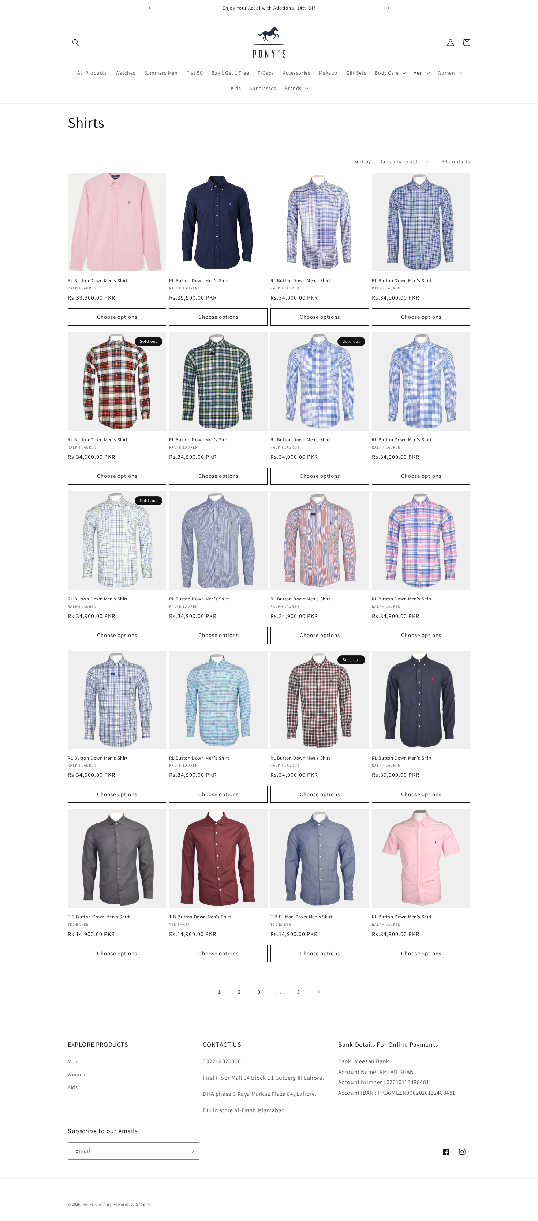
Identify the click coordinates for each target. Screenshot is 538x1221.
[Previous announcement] (150, 8)
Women (77, 1074)
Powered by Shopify (131, 1204)
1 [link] (219, 992)
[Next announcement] (388, 8)
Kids (73, 1086)
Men (73, 1061)
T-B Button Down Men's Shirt (99, 917)
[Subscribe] (191, 1151)
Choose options (117, 316)
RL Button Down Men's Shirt (98, 281)
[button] (76, 42)
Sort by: (363, 161)
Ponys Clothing (97, 1204)
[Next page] (318, 992)
